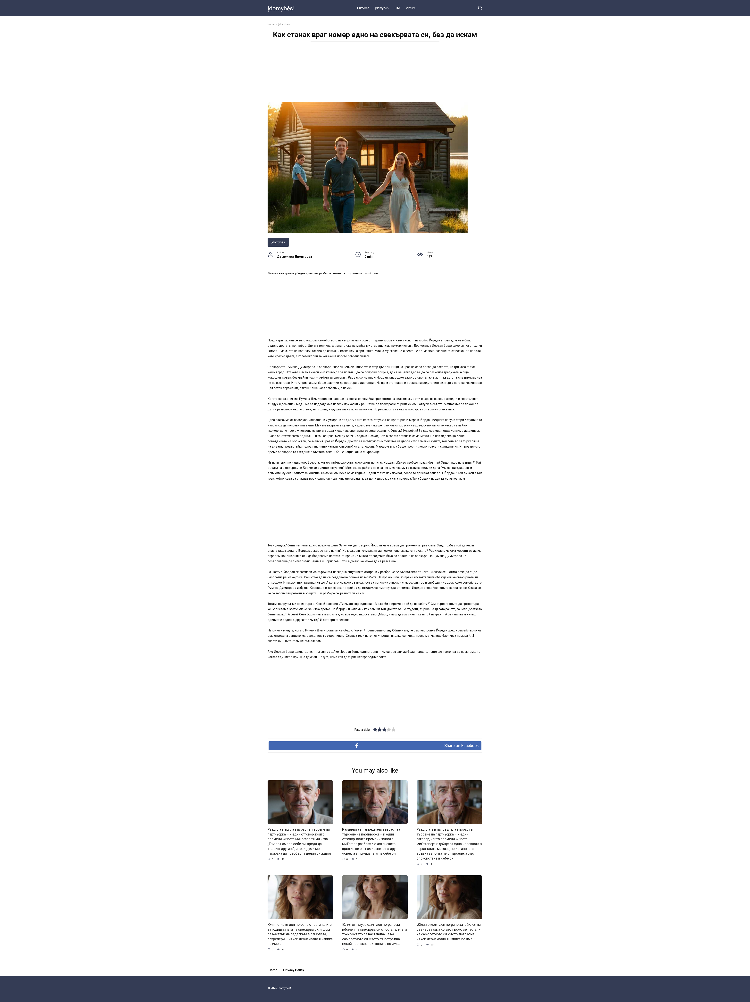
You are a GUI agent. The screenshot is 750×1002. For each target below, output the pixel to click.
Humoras (363, 8)
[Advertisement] (375, 73)
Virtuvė (410, 8)
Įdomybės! (281, 8)
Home (273, 970)
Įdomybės (382, 8)
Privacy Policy (293, 970)
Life (397, 8)
